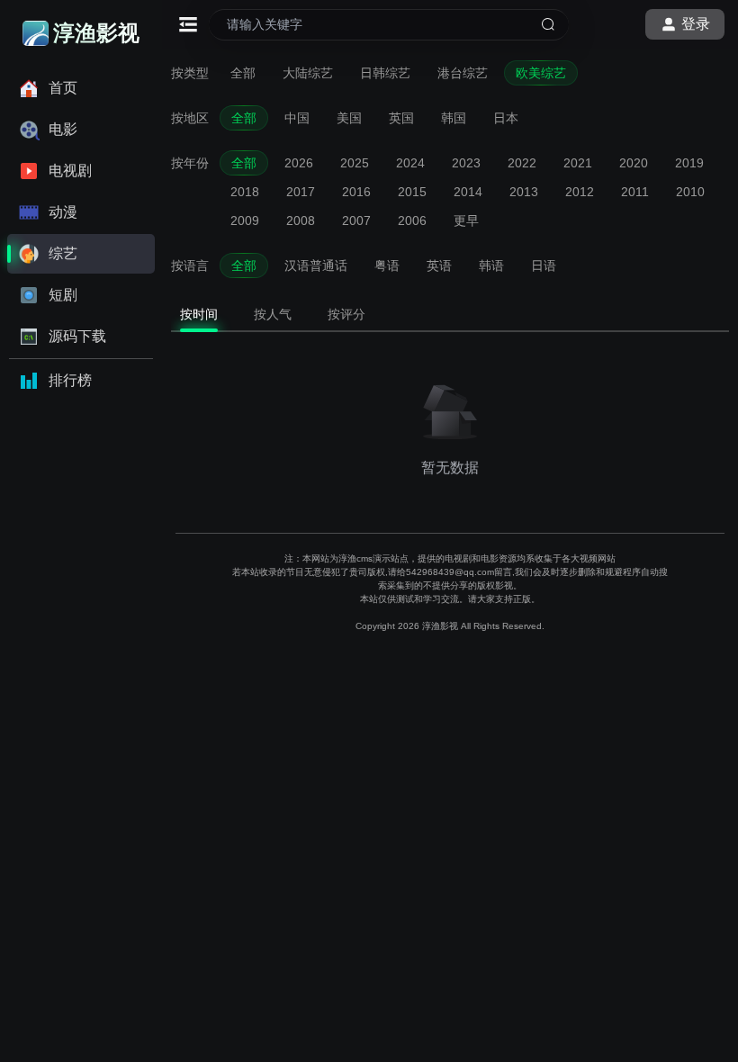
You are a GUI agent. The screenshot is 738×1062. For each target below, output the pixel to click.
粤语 (387, 265)
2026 (298, 163)
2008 (300, 220)
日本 (505, 118)
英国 (401, 118)
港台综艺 (462, 73)
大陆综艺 (308, 73)
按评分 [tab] (346, 314)
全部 (243, 73)
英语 (439, 265)
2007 (356, 220)
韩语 (491, 265)
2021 (577, 163)
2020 (633, 163)
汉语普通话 (315, 265)
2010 (690, 191)
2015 (412, 191)
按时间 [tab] (199, 314)
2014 (468, 191)
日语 (543, 265)
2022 (522, 163)
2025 (354, 163)
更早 (466, 220)
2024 (410, 163)
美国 (349, 118)
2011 (635, 191)
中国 (297, 118)
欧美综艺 (541, 73)
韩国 (453, 118)
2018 (244, 191)
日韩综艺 (385, 73)
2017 (300, 191)
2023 (466, 163)
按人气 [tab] (273, 314)
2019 (689, 163)
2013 (523, 191)
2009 (244, 220)
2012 (579, 191)
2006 (412, 220)
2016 (356, 191)
